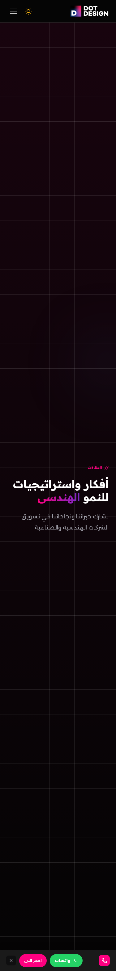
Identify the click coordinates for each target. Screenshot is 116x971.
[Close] (11, 960)
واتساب (62, 960)
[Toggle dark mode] (28, 11)
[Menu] (13, 11)
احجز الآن (33, 960)
